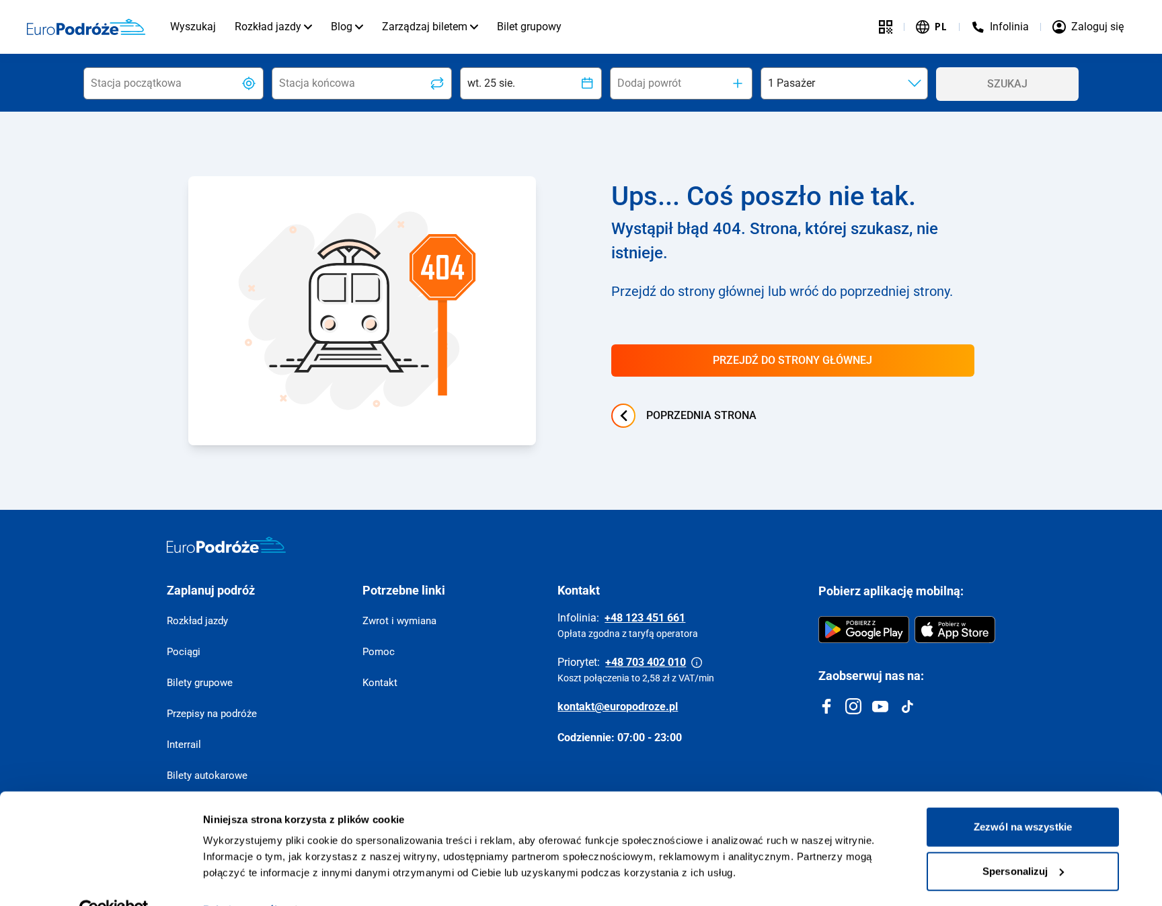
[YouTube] (880, 706)
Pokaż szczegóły (243, 879)
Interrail (184, 745)
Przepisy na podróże (212, 714)
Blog (341, 26)
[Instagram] (853, 706)
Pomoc (378, 652)
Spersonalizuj (1015, 840)
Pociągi (183, 652)
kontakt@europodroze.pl (617, 706)
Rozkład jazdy (268, 26)
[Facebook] (826, 706)
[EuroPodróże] (226, 545)
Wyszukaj (193, 26)
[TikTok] (907, 706)
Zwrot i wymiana (399, 621)
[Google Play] (863, 629)
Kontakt (379, 683)
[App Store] (955, 629)
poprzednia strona (701, 415)
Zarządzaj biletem (424, 26)
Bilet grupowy (529, 26)
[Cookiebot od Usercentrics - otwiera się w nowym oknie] (114, 880)
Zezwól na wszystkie (1023, 796)
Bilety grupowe (200, 683)
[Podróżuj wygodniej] (885, 27)
